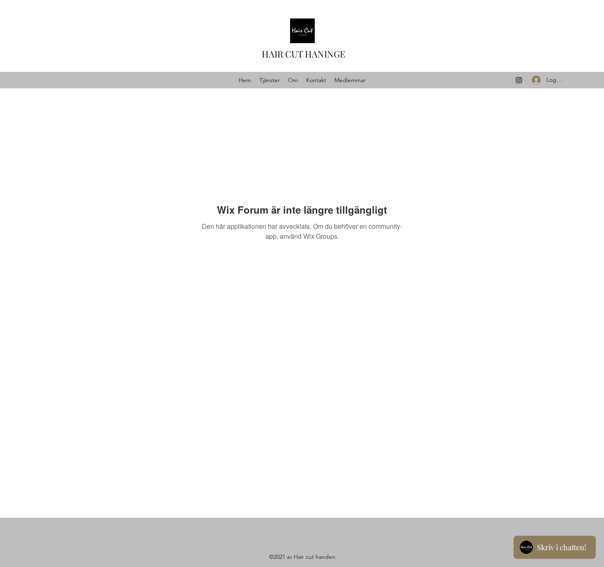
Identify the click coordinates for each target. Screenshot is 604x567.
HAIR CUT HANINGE (303, 54)
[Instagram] (519, 80)
